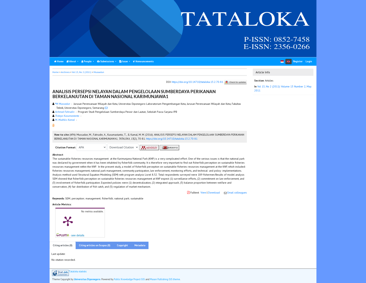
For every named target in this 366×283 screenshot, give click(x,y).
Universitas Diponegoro (87, 279)
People (87, 61)
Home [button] (55, 72)
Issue (124, 61)
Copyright (122, 245)
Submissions (107, 61)
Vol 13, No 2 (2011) (81, 72)
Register (298, 61)
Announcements (145, 61)
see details (77, 235)
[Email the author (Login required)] (106, 108)
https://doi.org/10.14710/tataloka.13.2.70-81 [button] (171, 138)
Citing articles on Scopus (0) (94, 245)
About (73, 61)
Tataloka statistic (78, 271)
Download (214, 192)
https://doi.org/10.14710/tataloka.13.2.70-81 (197, 82)
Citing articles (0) (62, 245)
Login (309, 61)
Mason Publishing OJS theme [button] (165, 279)
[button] (53, 125)
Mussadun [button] (99, 72)
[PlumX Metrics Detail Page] (67, 220)
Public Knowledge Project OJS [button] (129, 279)
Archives (65, 72)
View (203, 192)
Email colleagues (237, 192)
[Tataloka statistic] (60, 273)
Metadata (139, 245)
